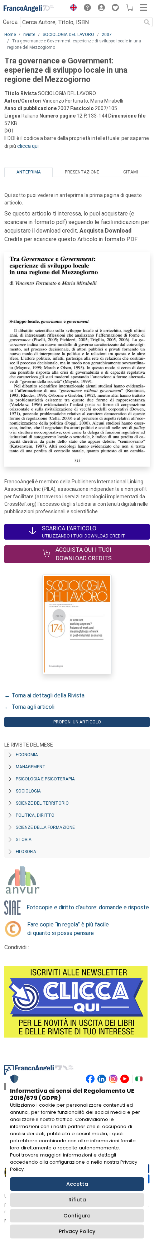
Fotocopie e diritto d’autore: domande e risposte (88, 907)
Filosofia (26, 851)
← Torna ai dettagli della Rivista (44, 695)
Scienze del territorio (42, 803)
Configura (77, 1215)
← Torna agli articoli (29, 706)
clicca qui (28, 146)
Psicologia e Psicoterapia (45, 778)
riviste (29, 34)
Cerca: (11, 22)
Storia (24, 839)
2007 (107, 34)
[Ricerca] (147, 22)
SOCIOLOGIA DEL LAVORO (68, 34)
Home (10, 34)
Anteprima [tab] (28, 172)
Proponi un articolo (77, 721)
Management (30, 766)
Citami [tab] (130, 172)
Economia (27, 754)
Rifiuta (77, 1199)
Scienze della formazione (45, 827)
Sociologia (28, 791)
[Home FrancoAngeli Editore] (29, 8)
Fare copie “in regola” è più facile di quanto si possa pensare (68, 928)
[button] (71, 8)
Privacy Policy (77, 1231)
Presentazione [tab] (82, 172)
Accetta (77, 1184)
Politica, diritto (35, 815)
